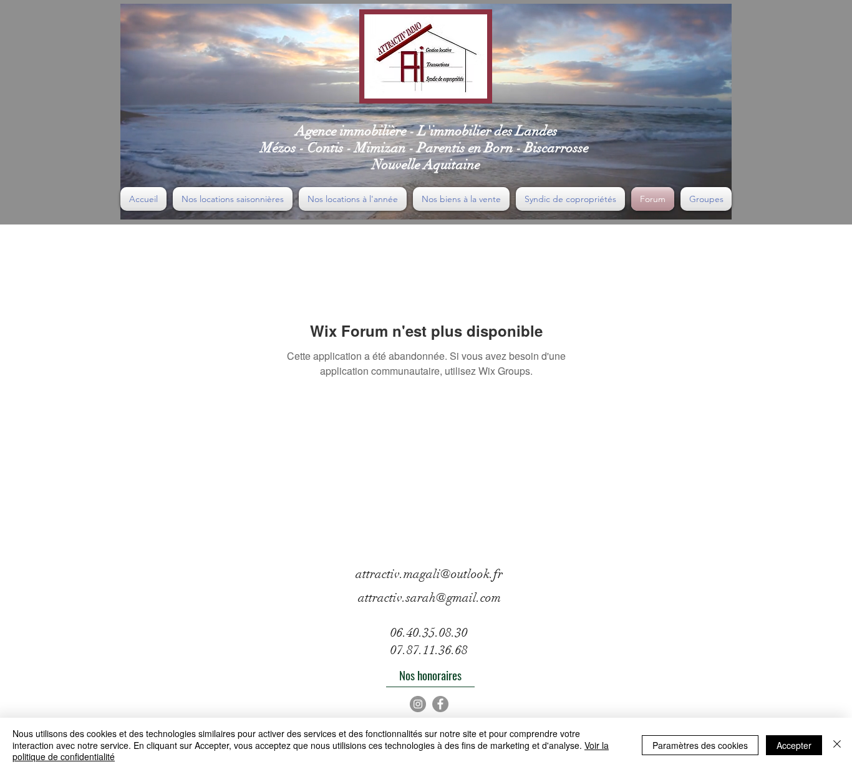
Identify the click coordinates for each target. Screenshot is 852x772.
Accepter (794, 745)
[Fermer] (837, 745)
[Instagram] (418, 704)
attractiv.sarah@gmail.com (429, 598)
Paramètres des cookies (700, 745)
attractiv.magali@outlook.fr (429, 574)
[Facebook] (440, 704)
